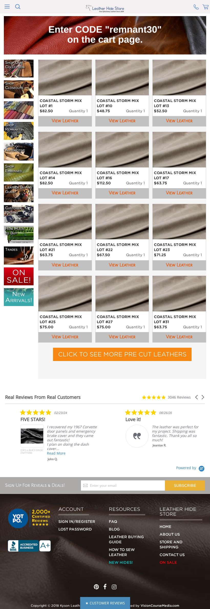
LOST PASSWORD (75, 529)
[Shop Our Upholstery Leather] (19, 75)
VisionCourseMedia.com (160, 605)
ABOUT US (170, 534)
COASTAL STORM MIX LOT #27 (118, 319)
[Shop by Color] (19, 117)
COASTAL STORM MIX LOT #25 (61, 319)
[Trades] (19, 262)
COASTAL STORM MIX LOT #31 (175, 319)
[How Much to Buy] (19, 241)
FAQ (113, 522)
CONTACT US (172, 555)
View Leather (65, 121)
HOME (165, 527)
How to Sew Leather (122, 552)
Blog (114, 529)
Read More (56, 453)
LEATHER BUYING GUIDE (126, 539)
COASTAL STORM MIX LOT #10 (118, 103)
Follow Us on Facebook (105, 585)
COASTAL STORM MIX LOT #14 (61, 175)
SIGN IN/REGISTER (76, 522)
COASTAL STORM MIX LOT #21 (61, 247)
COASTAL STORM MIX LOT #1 (61, 103)
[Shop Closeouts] (19, 96)
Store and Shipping (171, 544)
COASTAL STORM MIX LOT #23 (175, 247)
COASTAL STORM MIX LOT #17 (175, 175)
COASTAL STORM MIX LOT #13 (175, 103)
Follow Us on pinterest (96, 585)
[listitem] (58, 435)
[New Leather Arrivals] (19, 304)
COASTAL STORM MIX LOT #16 (118, 175)
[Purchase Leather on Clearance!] (19, 283)
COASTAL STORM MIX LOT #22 (118, 247)
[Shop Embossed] (19, 179)
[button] (197, 397)
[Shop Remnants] (19, 138)
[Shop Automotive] (19, 158)
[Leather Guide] (19, 200)
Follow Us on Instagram (114, 585)
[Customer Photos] (19, 221)
